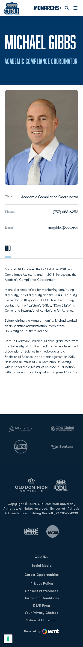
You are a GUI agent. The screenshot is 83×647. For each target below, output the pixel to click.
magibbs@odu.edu (63, 227)
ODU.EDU (41, 557)
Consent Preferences (41, 591)
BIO (8, 248)
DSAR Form (41, 605)
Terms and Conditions (41, 598)
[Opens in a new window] (31, 531)
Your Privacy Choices (41, 613)
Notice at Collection (41, 620)
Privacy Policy (41, 583)
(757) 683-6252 (65, 212)
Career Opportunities (41, 574)
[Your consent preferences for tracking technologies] (8, 638)
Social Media (41, 565)
